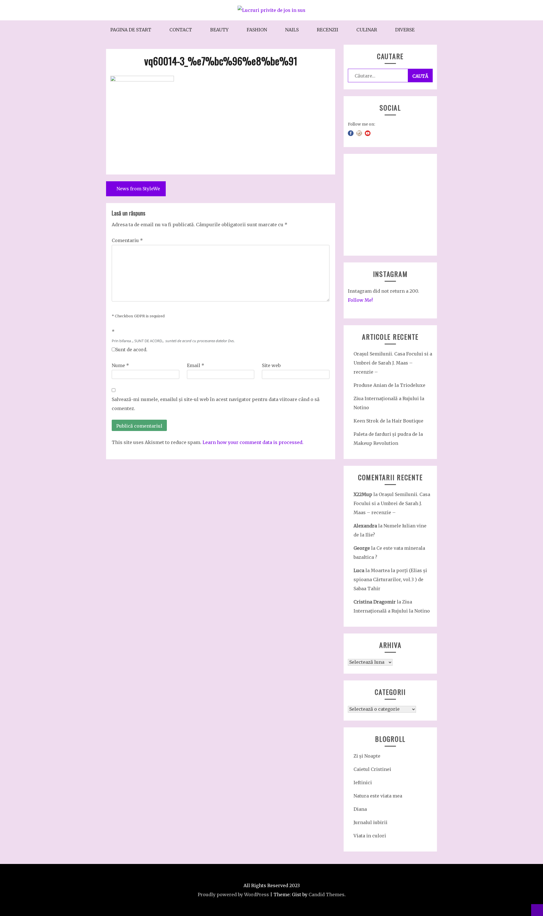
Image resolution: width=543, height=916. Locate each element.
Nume (120, 365)
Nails (292, 30)
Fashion (257, 30)
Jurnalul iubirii (370, 822)
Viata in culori (370, 836)
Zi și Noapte (367, 756)
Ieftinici (363, 782)
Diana (360, 809)
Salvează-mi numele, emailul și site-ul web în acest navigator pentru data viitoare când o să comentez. (216, 403)
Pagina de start (130, 30)
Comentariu (127, 240)
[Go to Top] (537, 910)
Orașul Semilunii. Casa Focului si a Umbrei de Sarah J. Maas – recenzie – (393, 363)
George (362, 548)
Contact (180, 30)
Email (195, 365)
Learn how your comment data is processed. (252, 442)
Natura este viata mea (378, 796)
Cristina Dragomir (375, 602)
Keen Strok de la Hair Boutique (388, 421)
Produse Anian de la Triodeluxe (389, 385)
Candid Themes (326, 894)
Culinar (366, 30)
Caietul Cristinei (372, 769)
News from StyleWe (138, 188)
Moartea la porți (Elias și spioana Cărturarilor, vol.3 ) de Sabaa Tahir (390, 579)
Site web (271, 365)
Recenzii (327, 30)
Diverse (405, 30)
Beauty (219, 30)
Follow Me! (360, 300)
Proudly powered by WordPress (233, 894)
